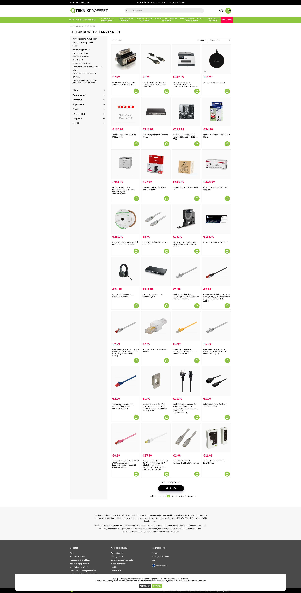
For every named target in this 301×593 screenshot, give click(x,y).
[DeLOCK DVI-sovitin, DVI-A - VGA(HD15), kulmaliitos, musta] (125, 59)
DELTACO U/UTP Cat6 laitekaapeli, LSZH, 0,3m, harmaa (186, 462)
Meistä (154, 553)
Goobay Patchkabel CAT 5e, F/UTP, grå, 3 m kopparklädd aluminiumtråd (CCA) (214, 351)
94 (164, 496)
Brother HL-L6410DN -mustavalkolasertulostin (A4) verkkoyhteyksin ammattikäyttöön (123, 190)
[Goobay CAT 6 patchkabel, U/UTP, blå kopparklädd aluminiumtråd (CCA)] (125, 381)
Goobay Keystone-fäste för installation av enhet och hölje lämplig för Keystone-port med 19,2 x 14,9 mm (155, 407)
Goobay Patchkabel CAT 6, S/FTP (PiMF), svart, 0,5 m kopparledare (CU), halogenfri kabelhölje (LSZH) (216, 298)
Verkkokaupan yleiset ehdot (122, 560)
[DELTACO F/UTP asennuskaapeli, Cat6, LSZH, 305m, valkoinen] (125, 219)
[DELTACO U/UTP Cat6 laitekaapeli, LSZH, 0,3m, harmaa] (186, 438)
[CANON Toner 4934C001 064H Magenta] (216, 164)
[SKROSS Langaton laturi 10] (216, 59)
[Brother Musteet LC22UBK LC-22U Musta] (216, 111)
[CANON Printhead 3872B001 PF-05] (186, 164)
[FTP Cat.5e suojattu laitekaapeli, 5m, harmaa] (156, 219)
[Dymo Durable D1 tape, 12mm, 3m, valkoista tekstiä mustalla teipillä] (186, 219)
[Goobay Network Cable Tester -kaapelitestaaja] (216, 438)
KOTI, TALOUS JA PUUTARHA (79, 564)
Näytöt (75, 70)
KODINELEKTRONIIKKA (77, 557)
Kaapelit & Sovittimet (81, 56)
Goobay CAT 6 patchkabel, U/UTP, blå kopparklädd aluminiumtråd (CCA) (122, 406)
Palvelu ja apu (116, 553)
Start (71, 26)
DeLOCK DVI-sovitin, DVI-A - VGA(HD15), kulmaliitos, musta (124, 83)
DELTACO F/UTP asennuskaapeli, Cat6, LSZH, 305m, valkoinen (125, 243)
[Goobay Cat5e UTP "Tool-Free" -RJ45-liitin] (156, 326)
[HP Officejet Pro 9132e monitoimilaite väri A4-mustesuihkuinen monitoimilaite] (186, 59)
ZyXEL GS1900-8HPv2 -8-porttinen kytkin (153, 296)
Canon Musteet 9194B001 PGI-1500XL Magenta (155, 188)
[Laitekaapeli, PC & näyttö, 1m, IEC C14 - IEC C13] (216, 381)
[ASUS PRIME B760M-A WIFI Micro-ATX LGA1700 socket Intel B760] (186, 111)
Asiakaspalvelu (84, 2)
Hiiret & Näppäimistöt (81, 50)
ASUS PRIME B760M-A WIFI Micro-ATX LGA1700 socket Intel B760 (185, 137)
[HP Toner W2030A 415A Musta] (216, 219)
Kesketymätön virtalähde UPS (84, 73)
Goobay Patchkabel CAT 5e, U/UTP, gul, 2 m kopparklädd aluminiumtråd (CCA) (184, 351)
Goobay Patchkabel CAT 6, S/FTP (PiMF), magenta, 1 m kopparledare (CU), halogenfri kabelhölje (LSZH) (125, 464)
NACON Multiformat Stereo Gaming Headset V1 (122, 296)
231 (182, 496)
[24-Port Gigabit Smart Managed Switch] (156, 111)
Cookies (114, 567)
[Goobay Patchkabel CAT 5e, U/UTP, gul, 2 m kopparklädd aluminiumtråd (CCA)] (186, 326)
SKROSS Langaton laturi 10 (214, 82)
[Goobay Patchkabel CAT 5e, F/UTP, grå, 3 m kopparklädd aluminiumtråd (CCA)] (216, 326)
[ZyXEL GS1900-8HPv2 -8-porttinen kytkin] (156, 271)
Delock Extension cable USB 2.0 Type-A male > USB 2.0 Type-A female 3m (155, 84)
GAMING (76, 77)
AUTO (72, 553)
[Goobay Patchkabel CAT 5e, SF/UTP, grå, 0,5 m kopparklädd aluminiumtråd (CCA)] (186, 271)
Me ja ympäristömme (160, 557)
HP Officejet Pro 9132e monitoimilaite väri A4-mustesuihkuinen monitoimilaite (185, 84)
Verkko (75, 46)
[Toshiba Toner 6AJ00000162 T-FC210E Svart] (125, 111)
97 (176, 496)
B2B (153, 560)
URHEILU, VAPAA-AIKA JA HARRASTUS (83, 571)
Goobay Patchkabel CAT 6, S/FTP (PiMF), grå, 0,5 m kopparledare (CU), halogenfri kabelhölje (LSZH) (125, 352)
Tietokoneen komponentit (83, 43)
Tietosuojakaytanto (119, 564)
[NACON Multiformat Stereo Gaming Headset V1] (125, 271)
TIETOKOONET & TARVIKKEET (85, 26)
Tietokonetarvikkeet (80, 53)
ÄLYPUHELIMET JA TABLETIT (79, 567)
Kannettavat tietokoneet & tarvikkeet (87, 67)
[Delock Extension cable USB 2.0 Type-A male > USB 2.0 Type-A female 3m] (156, 59)
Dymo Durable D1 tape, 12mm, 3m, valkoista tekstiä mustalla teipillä (185, 244)
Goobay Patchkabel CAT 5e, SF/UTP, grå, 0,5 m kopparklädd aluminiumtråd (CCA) (186, 297)
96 (172, 496)
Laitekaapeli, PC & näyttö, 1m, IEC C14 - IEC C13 (215, 405)
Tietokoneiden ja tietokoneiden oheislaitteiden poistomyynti (85, 81)
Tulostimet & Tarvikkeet (82, 63)
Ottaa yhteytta (117, 557)
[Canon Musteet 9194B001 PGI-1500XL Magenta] (156, 164)
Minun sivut (74, 2)
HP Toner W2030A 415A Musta (215, 242)
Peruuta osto (116, 571)
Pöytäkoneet (78, 60)
